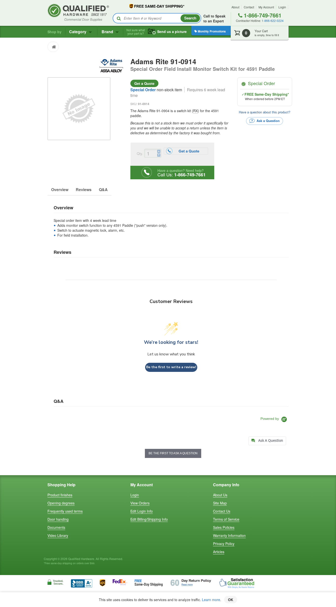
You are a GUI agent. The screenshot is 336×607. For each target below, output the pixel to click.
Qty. (140, 153)
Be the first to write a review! (171, 367)
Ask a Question (268, 120)
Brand (108, 31)
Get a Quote (144, 83)
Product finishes (59, 494)
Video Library (57, 535)
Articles (218, 551)
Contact (249, 7)
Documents (56, 527)
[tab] (267, 441)
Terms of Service (226, 519)
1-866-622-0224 (273, 20)
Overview (59, 189)
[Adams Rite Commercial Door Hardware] (111, 64)
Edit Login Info (141, 511)
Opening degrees (61, 503)
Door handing (58, 519)
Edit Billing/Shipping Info (149, 519)
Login (282, 7)
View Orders (140, 503)
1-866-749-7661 (261, 15)
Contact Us (221, 511)
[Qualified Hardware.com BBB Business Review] (81, 583)
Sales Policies (223, 527)
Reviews (84, 189)
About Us (220, 494)
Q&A (103, 189)
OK (230, 599)
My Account (266, 7)
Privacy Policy (223, 543)
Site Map (220, 503)
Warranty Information (229, 535)
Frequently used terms (65, 511)
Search (190, 18)
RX (195, 110)
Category (78, 31)
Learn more (211, 599)
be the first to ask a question (173, 453)
